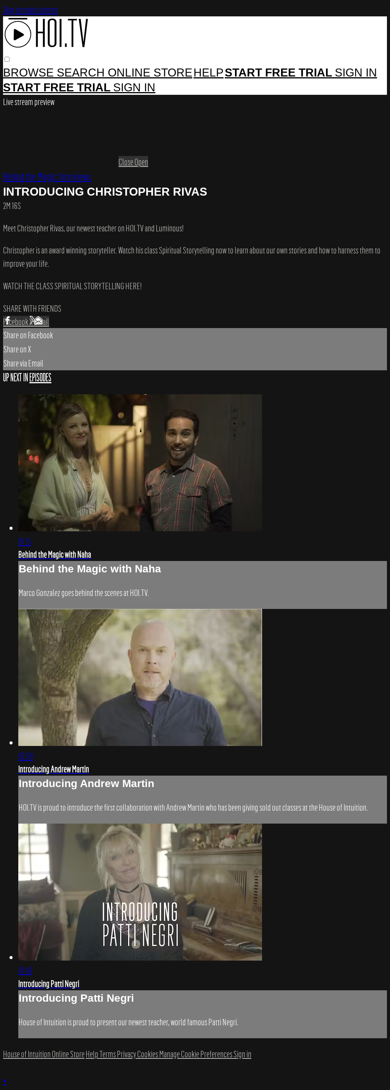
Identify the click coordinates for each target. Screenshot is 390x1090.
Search (82, 72)
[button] (7, 59)
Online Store (150, 72)
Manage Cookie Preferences (196, 1054)
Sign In (134, 87)
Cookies (148, 1054)
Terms (108, 1054)
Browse (30, 72)
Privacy (127, 1054)
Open (141, 161)
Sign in (356, 72)
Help (208, 72)
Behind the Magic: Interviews (47, 176)
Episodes (40, 377)
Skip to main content (30, 9)
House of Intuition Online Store (44, 1054)
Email (41, 321)
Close (126, 161)
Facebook (16, 321)
